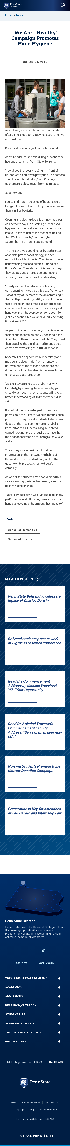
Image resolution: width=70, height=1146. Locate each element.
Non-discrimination (31, 1102)
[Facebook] (18, 950)
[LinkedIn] (35, 950)
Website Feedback (48, 1109)
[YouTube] (52, 950)
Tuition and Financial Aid (24, 1032)
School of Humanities (22, 529)
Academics (13, 987)
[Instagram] (26, 950)
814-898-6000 (56, 1062)
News (19, 15)
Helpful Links (16, 1041)
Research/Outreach (21, 1005)
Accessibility (52, 1102)
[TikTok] (43, 950)
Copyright (20, 1109)
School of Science (20, 539)
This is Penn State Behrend (26, 978)
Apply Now (46, 963)
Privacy (13, 1102)
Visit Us (21, 963)
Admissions (14, 996)
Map (32, 1109)
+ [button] (59, 978)
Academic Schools (19, 1023)
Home (8, 15)
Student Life (15, 1014)
